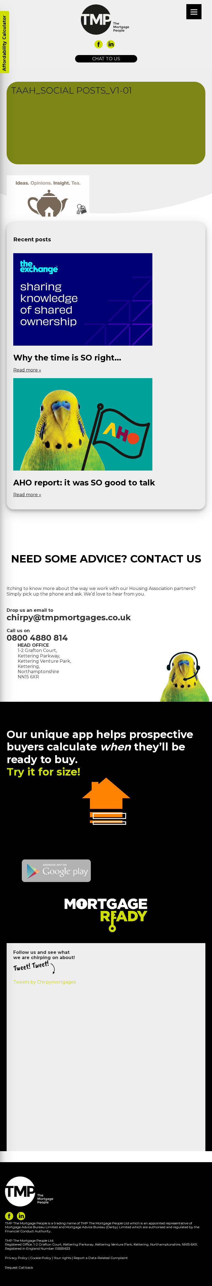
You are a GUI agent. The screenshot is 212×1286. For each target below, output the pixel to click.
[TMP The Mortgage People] (105, 19)
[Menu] (194, 11)
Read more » (27, 370)
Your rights (62, 1258)
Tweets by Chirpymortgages (44, 982)
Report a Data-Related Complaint (101, 1258)
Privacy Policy (16, 1258)
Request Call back (19, 1267)
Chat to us (106, 58)
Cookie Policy (40, 1258)
